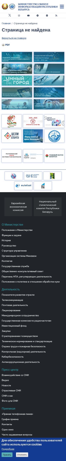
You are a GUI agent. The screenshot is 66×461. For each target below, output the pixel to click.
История (6, 240)
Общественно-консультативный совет (22, 271)
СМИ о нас (7, 395)
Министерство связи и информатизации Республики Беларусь (38, 7)
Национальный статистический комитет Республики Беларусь (47, 206)
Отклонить (22, 455)
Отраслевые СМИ (11, 390)
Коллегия (7, 261)
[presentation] (3, 207)
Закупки (6, 331)
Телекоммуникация (12, 300)
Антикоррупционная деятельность (21, 362)
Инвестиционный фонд (14, 325)
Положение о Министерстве (17, 230)
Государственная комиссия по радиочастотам (26, 320)
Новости (6, 385)
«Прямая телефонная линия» (17, 414)
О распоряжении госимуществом (20, 336)
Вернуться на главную (14, 38)
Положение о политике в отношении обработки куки (31, 281)
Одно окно (8, 429)
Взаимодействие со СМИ (15, 375)
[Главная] (10, 6)
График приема (10, 419)
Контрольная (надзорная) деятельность (24, 351)
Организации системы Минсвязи (19, 256)
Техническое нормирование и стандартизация (27, 341)
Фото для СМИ (10, 401)
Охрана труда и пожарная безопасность (24, 346)
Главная (6, 23)
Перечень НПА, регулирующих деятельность (27, 276)
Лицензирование (11, 310)
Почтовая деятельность (15, 305)
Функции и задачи (11, 235)
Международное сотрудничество (20, 315)
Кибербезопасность (13, 356)
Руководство (9, 245)
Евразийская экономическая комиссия (18, 207)
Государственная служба (15, 266)
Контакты (7, 424)
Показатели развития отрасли (18, 294)
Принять (7, 454)
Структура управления (14, 250)
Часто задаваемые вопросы (17, 434)
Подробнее (8, 448)
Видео (5, 380)
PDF (7, 44)
